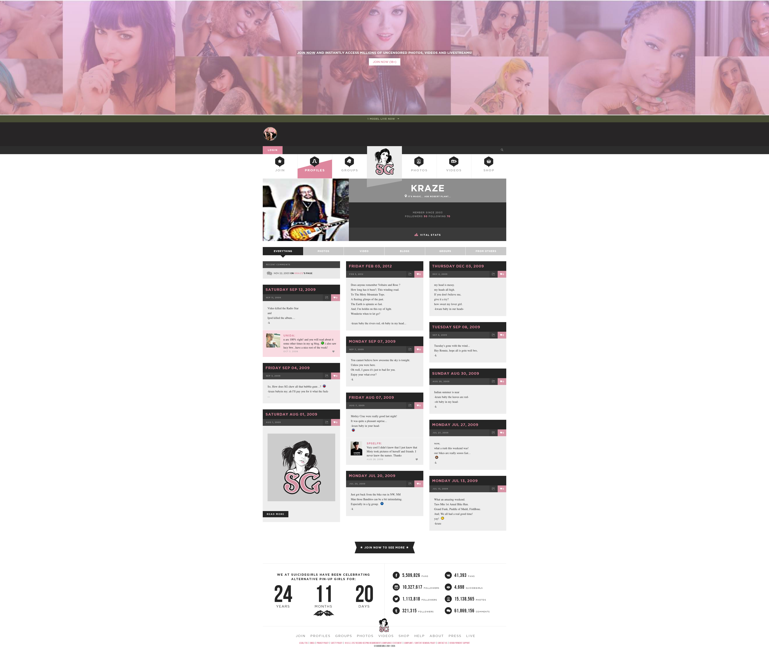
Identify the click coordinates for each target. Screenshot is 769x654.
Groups (349, 170)
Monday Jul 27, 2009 (455, 425)
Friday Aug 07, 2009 (371, 397)
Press (455, 636)
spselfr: (374, 443)
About (437, 636)
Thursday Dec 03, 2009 (458, 266)
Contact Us (442, 642)
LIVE (470, 636)
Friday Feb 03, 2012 (370, 266)
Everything (283, 251)
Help (419, 636)
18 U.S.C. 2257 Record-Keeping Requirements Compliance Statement (373, 642)
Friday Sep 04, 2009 (288, 368)
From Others (486, 251)
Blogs (405, 251)
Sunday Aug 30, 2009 (455, 373)
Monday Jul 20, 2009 (372, 476)
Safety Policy (336, 642)
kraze (428, 188)
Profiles (315, 170)
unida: (289, 335)
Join (280, 170)
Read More (275, 514)
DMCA (312, 642)
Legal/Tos (303, 642)
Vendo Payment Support (459, 642)
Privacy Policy (323, 642)
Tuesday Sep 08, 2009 (456, 327)
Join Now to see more (384, 547)
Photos (419, 170)
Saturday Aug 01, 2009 (291, 414)
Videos (454, 170)
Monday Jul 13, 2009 (455, 481)
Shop (488, 170)
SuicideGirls (384, 150)
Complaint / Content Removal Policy (419, 642)
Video (364, 251)
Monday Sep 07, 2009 (372, 341)
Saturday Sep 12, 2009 (291, 289)
